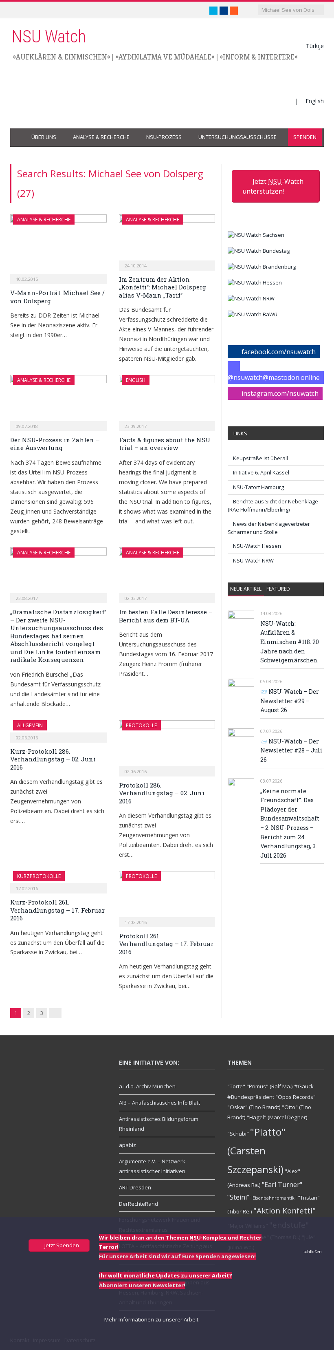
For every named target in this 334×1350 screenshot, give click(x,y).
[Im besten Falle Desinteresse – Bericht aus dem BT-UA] (167, 572)
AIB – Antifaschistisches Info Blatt (159, 1102)
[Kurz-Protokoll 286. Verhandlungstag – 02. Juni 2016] (58, 728)
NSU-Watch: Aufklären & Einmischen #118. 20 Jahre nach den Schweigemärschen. (289, 642)
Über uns (43, 137)
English (314, 101)
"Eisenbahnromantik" (273, 1198)
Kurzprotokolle (39, 876)
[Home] (18, 137)
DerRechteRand (138, 1203)
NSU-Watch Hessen (257, 545)
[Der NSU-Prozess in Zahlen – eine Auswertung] (58, 400)
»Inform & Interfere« (259, 57)
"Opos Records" (295, 1097)
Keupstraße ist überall (260, 458)
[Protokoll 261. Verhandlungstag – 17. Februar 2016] (167, 896)
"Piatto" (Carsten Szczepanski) (256, 1150)
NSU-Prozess (164, 137)
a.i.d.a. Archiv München (147, 1086)
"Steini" (238, 1197)
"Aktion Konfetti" (284, 1210)
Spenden (304, 137)
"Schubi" (238, 1133)
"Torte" (236, 1086)
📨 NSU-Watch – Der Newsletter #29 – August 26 (289, 701)
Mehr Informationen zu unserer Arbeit (150, 1319)
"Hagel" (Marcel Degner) (277, 1117)
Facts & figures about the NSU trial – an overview (164, 444)
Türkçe (315, 46)
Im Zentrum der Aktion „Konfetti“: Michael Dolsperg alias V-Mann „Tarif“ (162, 287)
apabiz (127, 1145)
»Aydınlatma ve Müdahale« (165, 57)
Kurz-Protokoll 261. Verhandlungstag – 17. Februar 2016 (57, 910)
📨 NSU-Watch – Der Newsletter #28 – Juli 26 (291, 750)
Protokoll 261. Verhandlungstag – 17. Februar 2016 (166, 944)
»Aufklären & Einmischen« (61, 57)
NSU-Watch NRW (253, 560)
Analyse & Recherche (101, 137)
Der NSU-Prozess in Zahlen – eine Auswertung (55, 444)
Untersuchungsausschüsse (237, 137)
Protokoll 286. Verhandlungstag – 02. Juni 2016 (161, 793)
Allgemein (30, 725)
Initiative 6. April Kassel (261, 472)
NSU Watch (48, 36)
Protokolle (141, 725)
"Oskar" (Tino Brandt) (254, 1107)
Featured (278, 588)
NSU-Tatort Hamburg (258, 487)
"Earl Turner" (282, 1184)
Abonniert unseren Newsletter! (142, 1285)
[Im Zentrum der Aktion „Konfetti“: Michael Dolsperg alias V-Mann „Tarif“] (167, 239)
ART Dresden (135, 1187)
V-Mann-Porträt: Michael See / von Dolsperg (57, 297)
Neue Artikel (245, 588)
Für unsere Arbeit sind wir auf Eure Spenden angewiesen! (177, 1256)
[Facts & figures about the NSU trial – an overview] (167, 400)
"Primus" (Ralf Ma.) (269, 1086)
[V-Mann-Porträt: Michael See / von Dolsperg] (58, 246)
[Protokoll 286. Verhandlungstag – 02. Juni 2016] (167, 745)
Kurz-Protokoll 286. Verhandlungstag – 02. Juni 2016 (53, 759)
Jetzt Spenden (61, 1245)
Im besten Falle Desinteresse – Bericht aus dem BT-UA (166, 616)
